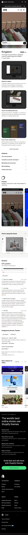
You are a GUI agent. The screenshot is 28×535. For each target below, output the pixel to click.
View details (5, 343)
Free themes (17, 486)
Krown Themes (6, 58)
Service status (17, 507)
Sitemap (4, 528)
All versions (11, 343)
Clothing (4, 484)
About (15, 500)
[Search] (22, 2)
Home (3, 491)
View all (17, 361)
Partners (16, 502)
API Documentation (6, 502)
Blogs (3, 507)
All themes (13, 334)
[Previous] (22, 234)
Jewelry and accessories (7, 489)
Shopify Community (6, 505)
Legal (15, 505)
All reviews (5, 275)
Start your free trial (14, 467)
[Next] (25, 234)
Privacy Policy (5, 522)
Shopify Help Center (6, 500)
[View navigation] (25, 2)
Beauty (3, 486)
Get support (5, 334)
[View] (12, 245)
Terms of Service (6, 519)
